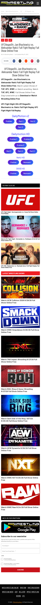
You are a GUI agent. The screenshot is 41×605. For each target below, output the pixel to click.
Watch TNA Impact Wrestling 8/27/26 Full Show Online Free (19, 360)
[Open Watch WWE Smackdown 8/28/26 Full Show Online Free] (20, 317)
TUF (2, 40)
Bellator (22, 592)
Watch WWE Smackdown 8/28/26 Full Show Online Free (20, 331)
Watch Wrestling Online (12, 11)
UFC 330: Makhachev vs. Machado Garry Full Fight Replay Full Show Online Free (20, 266)
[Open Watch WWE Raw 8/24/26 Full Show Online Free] (20, 494)
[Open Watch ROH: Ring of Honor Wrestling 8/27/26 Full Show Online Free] (20, 376)
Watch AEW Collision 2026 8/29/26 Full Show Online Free (18, 301)
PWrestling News (17, 602)
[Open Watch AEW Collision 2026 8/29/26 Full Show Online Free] (20, 288)
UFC (6, 40)
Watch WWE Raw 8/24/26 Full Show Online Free (19, 508)
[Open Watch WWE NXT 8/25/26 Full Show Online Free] (20, 465)
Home (2, 11)
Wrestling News (7, 592)
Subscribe (20, 570)
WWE (10, 40)
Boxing (18, 596)
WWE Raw (23, 587)
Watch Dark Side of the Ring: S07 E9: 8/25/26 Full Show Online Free (17, 419)
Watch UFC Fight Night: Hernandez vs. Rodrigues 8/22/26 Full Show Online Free (20, 239)
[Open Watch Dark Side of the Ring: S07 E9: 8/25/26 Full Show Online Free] (20, 406)
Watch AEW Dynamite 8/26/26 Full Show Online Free (19, 449)
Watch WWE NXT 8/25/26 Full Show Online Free (19, 478)
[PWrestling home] (17, 3)
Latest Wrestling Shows (13, 273)
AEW (16, 592)
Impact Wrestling (33, 592)
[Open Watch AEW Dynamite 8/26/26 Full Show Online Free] (20, 435)
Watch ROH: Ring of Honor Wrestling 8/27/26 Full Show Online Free (17, 390)
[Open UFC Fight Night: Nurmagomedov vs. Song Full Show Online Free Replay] (20, 200)
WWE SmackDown (33, 587)
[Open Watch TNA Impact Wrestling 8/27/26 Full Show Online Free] (20, 347)
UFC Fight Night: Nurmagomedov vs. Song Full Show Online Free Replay (19, 212)
